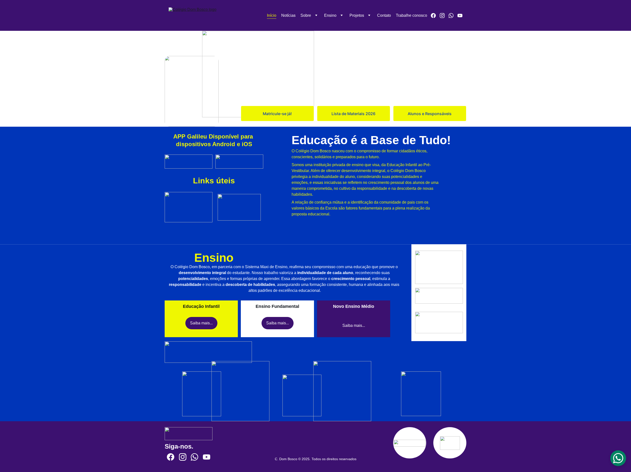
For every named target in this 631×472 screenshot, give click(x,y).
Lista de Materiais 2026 (353, 113)
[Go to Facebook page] (435, 15)
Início (271, 15)
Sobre (305, 15)
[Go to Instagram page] (444, 15)
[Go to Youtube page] (459, 15)
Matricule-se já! (277, 113)
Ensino (330, 15)
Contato (384, 15)
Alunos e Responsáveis (430, 113)
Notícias (288, 15)
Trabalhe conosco (411, 15)
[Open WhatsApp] (618, 458)
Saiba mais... (201, 323)
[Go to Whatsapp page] (453, 15)
